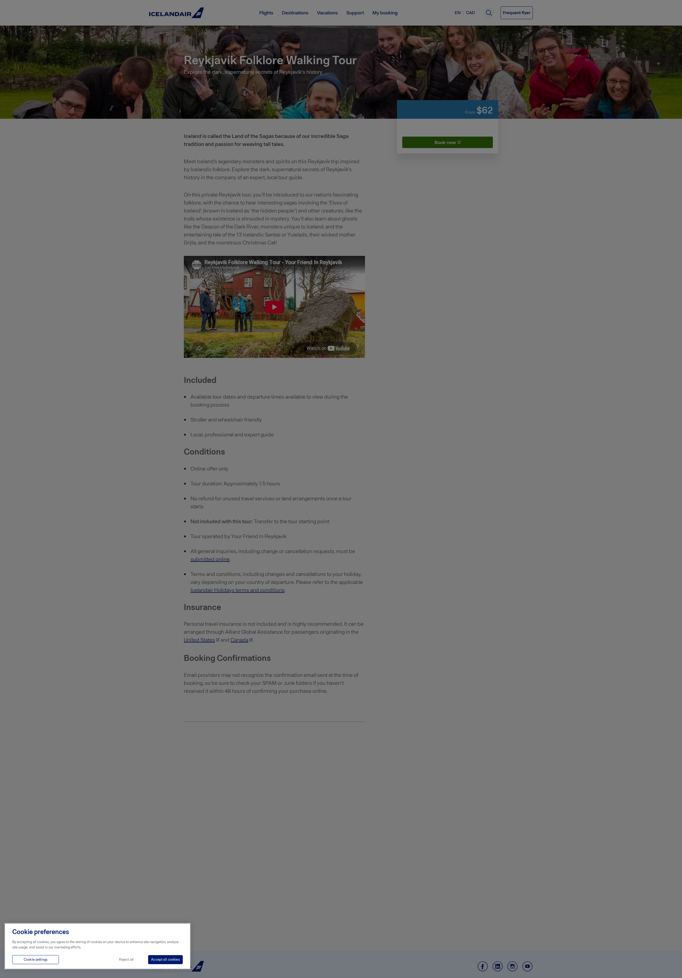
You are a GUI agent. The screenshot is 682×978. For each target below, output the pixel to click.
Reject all (126, 959)
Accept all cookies (165, 959)
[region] (97, 946)
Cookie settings (35, 959)
